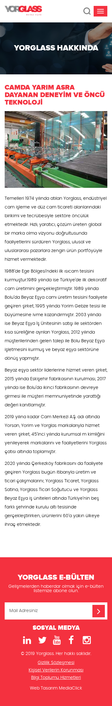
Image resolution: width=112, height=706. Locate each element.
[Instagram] (86, 640)
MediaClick (70, 688)
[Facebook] (71, 640)
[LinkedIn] (26, 640)
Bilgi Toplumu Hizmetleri (56, 678)
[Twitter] (41, 640)
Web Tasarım (44, 688)
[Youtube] (56, 640)
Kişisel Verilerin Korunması (56, 670)
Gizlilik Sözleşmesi (56, 663)
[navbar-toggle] (100, 11)
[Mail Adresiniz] (98, 611)
